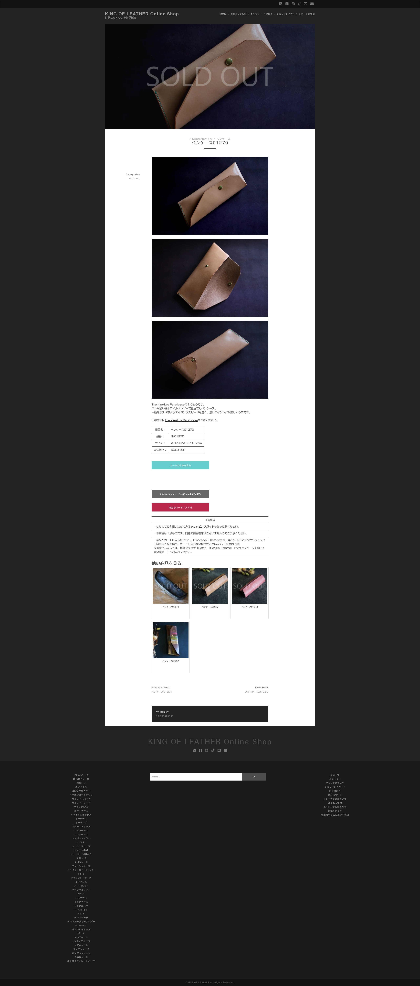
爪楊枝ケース (81, 957)
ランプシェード (81, 949)
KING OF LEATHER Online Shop (142, 13)
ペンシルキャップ (81, 929)
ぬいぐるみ (81, 787)
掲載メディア (335, 810)
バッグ (81, 893)
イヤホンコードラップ (81, 795)
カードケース (81, 810)
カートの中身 (308, 14)
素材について (335, 795)
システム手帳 (81, 850)
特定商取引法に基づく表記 (335, 814)
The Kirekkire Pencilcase (181, 420)
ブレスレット (81, 909)
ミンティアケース (81, 941)
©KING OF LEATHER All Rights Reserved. (210, 982)
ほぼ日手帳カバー (81, 791)
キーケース (81, 818)
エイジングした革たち (335, 807)
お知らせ (81, 783)
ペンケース (223, 139)
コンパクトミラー (81, 838)
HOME (223, 14)
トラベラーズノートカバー (81, 870)
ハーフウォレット (81, 890)
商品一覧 (335, 775)
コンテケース (81, 834)
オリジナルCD (81, 807)
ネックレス (81, 882)
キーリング (81, 822)
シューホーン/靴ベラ (81, 854)
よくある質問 (335, 803)
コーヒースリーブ (81, 846)
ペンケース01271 (162, 692)
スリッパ (81, 858)
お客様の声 (335, 791)
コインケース (81, 830)
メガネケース (81, 945)
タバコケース (81, 862)
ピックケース (81, 902)
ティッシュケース (81, 866)
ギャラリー (256, 14)
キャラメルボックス (81, 814)
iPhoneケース (81, 775)
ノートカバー (81, 886)
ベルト (81, 913)
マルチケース (81, 937)
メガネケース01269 (256, 692)
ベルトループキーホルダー (81, 921)
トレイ (81, 874)
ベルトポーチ (81, 917)
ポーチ (81, 933)
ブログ (269, 14)
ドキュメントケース (81, 878)
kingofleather (202, 139)
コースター (81, 842)
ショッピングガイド (287, 14)
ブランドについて (335, 783)
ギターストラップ (81, 826)
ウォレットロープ (81, 803)
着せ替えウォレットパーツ (81, 961)
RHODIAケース (81, 779)
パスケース (81, 897)
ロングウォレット (81, 953)
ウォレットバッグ (81, 799)
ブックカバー (81, 905)
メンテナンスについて (335, 799)
